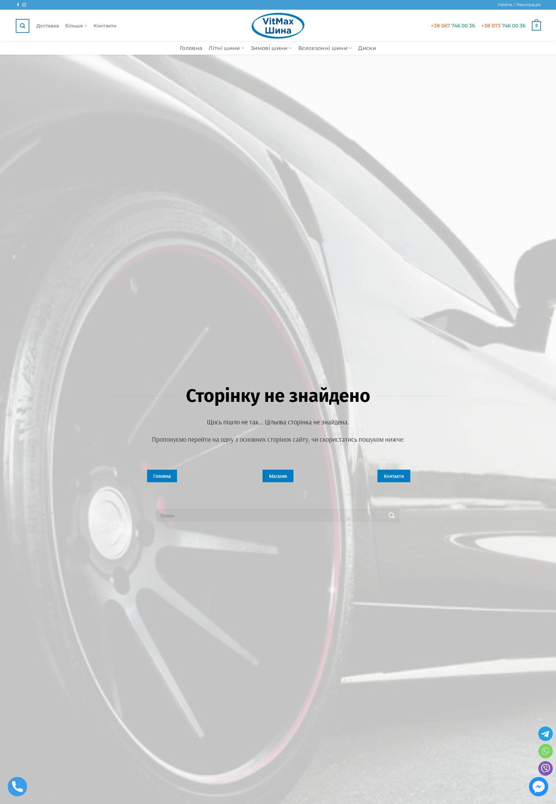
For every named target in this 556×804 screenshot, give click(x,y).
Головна (191, 48)
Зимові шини (269, 48)
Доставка (47, 25)
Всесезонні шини (323, 48)
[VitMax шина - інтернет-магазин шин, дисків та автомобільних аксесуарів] (278, 26)
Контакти (105, 25)
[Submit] (391, 515)
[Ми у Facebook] (18, 5)
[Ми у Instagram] (24, 5)
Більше (74, 25)
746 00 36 (453, 26)
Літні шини (224, 48)
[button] (519, 5)
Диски (367, 48)
